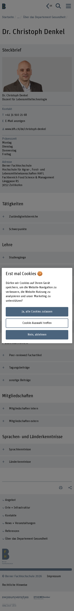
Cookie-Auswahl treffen (37, 323)
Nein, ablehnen (37, 334)
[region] (37, 305)
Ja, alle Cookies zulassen (37, 311)
